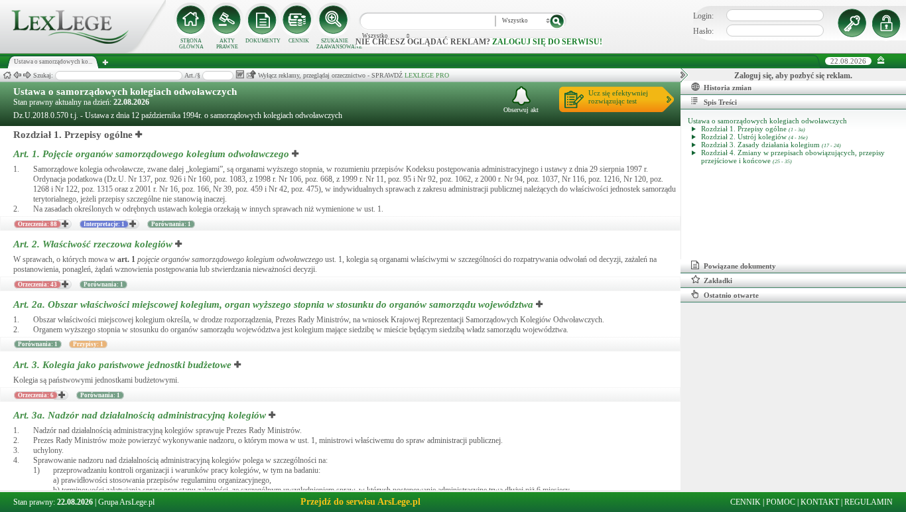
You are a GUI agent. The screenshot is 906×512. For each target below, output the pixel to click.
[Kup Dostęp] (298, 20)
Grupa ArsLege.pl (126, 502)
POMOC (780, 502)
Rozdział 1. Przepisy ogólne (73, 134)
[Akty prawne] (227, 20)
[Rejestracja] (888, 23)
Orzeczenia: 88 (37, 224)
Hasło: (703, 31)
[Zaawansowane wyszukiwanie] (334, 20)
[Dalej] (27, 75)
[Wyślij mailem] (251, 74)
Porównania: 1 (171, 224)
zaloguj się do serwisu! (547, 41)
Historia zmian (727, 88)
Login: (703, 16)
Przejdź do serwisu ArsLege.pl (360, 502)
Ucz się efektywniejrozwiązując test (618, 97)
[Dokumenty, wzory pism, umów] (263, 20)
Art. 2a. (273, 304)
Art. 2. (92, 244)
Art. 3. (122, 364)
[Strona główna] (83, 50)
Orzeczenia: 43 (37, 284)
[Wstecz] (17, 75)
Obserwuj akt (521, 109)
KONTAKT (820, 502)
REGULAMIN (868, 502)
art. (126, 259)
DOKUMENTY (263, 41)
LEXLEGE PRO (427, 75)
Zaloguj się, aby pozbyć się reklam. (793, 75)
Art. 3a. (139, 415)
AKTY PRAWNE (227, 44)
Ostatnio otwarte (731, 295)
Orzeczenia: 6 (36, 395)
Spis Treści (720, 102)
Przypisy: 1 (88, 344)
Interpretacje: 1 (104, 224)
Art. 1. (151, 154)
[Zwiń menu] (881, 60)
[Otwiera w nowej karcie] (139, 135)
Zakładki (718, 281)
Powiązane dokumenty (740, 266)
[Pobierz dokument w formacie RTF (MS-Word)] (239, 74)
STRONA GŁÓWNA (191, 44)
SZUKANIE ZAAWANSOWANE (334, 44)
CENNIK (299, 41)
